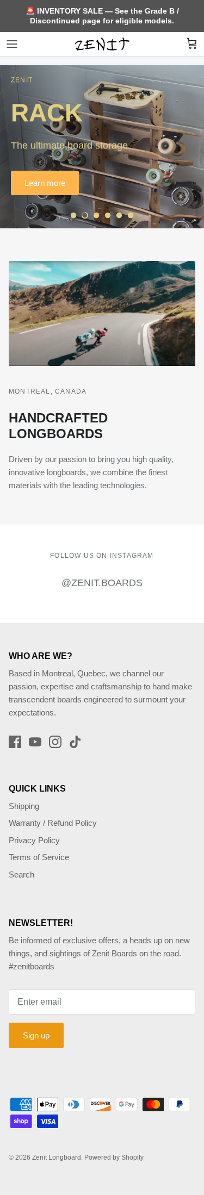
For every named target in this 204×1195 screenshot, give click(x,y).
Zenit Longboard (56, 1157)
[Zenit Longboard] (102, 44)
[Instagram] (55, 742)
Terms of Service (39, 857)
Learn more (44, 183)
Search (21, 874)
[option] (102, 146)
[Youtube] (35, 742)
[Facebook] (15, 742)
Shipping (24, 806)
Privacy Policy (34, 840)
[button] (73, 215)
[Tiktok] (75, 742)
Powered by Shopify (114, 1157)
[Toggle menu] (12, 44)
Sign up (36, 1035)
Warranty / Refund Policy (53, 822)
